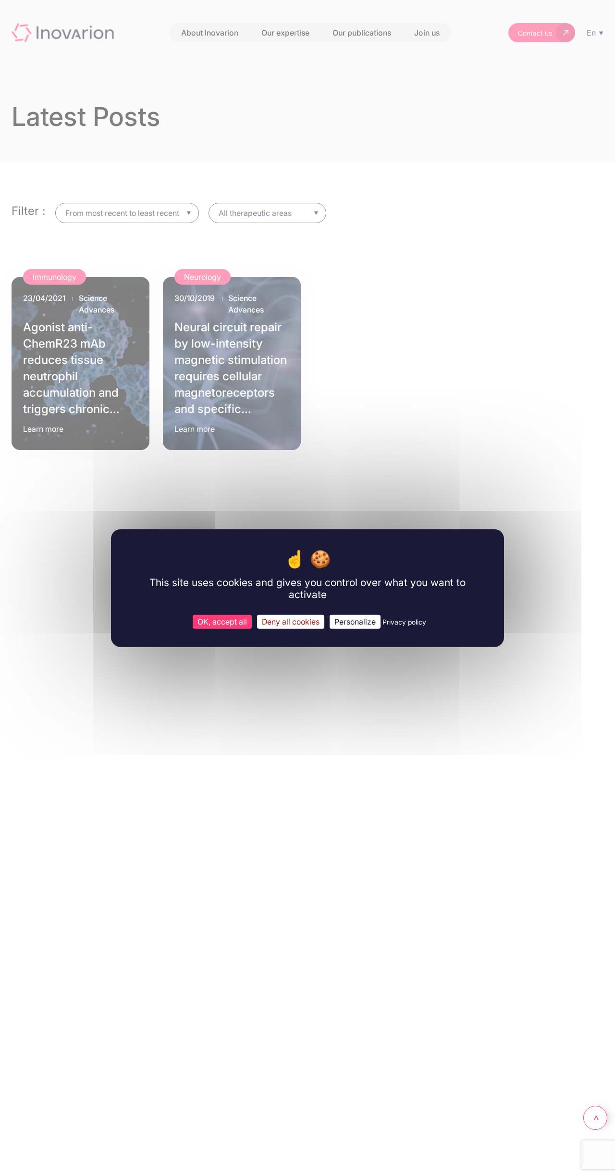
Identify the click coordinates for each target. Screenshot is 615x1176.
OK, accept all (222, 621)
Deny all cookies (291, 621)
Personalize (355, 621)
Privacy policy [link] (404, 621)
